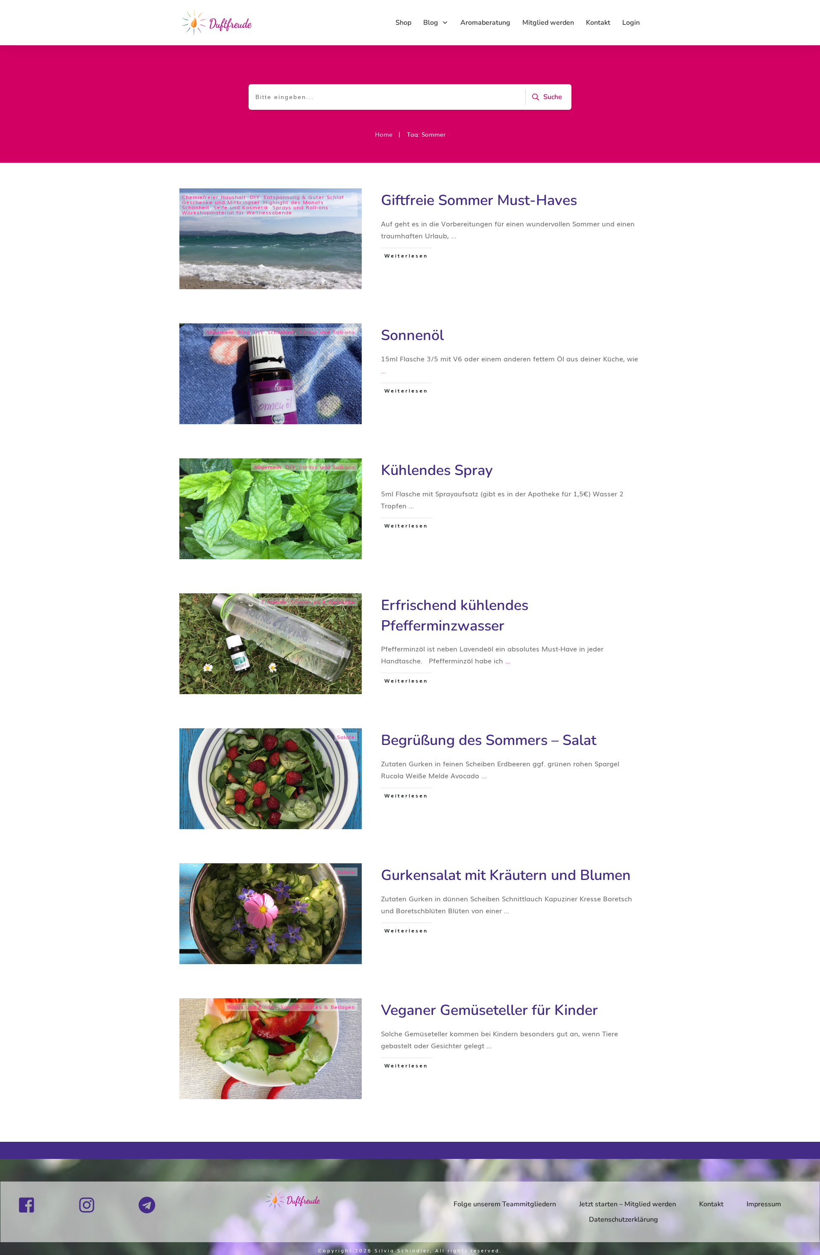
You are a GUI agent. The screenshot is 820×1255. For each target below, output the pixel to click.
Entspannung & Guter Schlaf (304, 197)
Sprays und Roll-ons (300, 207)
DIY (255, 197)
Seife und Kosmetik (241, 207)
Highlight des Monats (293, 202)
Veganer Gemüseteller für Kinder (489, 1010)
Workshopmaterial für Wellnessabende (237, 212)
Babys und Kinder (252, 1007)
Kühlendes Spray (437, 470)
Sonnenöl (412, 335)
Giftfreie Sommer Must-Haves (479, 200)
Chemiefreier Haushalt (214, 197)
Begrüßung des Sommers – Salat (488, 740)
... (453, 235)
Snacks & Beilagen (328, 1007)
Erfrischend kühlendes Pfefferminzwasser (454, 615)
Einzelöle (274, 602)
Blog (243, 332)
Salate (346, 737)
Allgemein (220, 332)
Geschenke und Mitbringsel (220, 202)
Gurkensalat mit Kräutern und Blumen (506, 875)
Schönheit (196, 207)
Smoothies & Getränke (322, 602)
